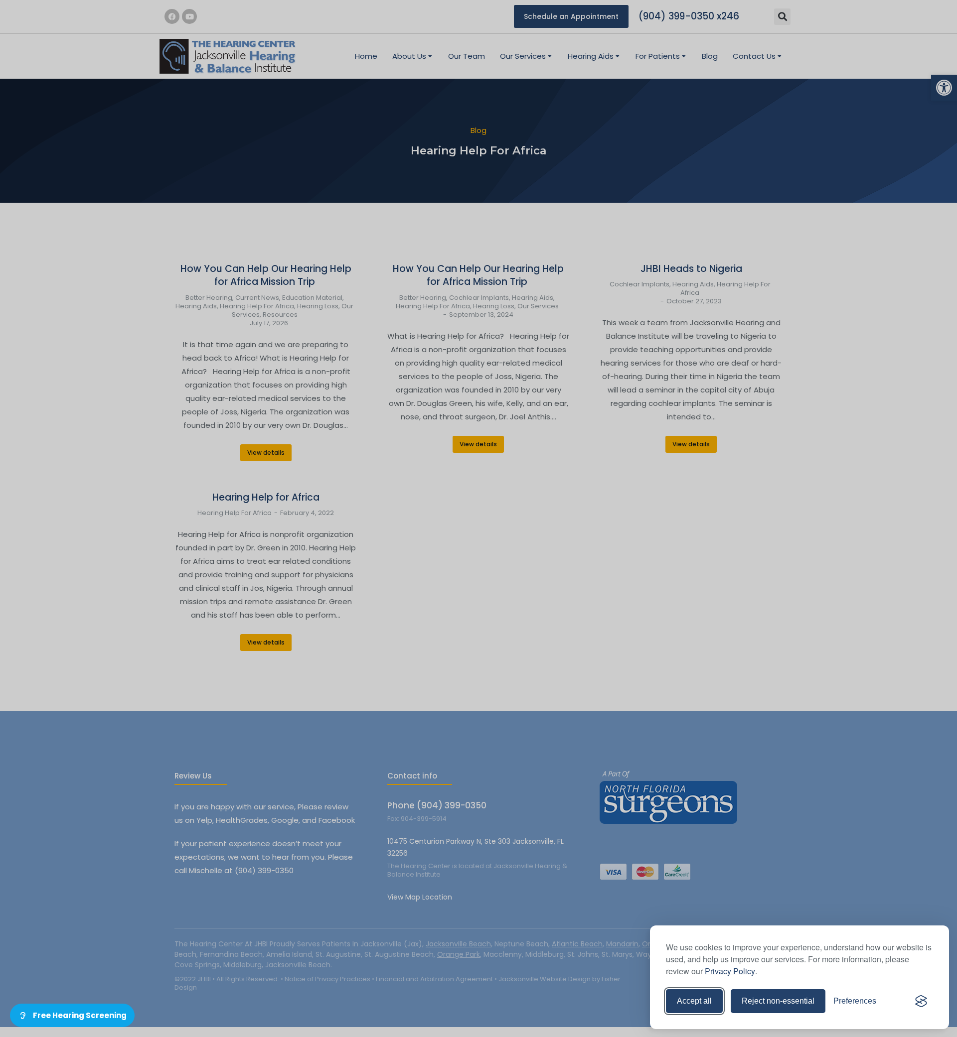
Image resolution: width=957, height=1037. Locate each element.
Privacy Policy (730, 971)
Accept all (694, 1001)
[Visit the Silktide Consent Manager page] (921, 1001)
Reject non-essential (778, 1001)
